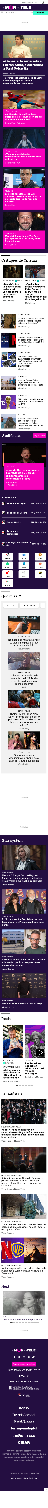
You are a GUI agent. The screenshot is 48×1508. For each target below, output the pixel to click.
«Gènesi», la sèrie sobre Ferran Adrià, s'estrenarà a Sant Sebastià (23, 64)
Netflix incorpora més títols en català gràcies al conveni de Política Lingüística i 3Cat (31, 339)
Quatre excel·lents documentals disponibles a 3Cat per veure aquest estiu (24, 758)
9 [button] (34, 1322)
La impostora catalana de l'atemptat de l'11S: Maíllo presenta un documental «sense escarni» (24, 679)
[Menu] (2, 13)
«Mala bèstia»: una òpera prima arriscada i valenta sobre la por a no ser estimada (12, 290)
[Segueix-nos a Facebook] (14, 1357)
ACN (24, 687)
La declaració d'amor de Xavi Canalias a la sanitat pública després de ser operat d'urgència (24, 962)
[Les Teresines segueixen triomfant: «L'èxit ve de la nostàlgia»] (35, 1041)
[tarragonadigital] (24, 1429)
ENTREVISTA (9, 1063)
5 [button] (28, 1085)
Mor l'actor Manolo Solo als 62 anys (22, 1003)
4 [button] (25, 1085)
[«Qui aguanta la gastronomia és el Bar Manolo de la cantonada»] (13, 1041)
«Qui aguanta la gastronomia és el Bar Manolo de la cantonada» (12, 1074)
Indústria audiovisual (11, 1126)
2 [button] (24, 308)
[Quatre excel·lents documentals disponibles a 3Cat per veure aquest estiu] (24, 740)
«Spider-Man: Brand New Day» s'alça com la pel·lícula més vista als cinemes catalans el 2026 (23, 117)
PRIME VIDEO (29, 605)
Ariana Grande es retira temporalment (22, 1319)
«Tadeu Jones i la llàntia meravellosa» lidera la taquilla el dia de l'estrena (23, 156)
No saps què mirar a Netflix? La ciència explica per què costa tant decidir (24, 642)
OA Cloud (33, 1478)
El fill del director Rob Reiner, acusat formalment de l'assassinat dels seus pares (23, 922)
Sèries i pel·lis (9, 73)
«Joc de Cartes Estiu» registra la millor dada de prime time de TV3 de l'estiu (30, 382)
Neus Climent (10, 245)
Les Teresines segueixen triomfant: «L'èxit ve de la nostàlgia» (35, 1068)
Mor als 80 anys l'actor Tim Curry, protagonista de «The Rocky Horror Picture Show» (23, 238)
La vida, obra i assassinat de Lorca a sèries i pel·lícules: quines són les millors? (31, 320)
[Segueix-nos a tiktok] (33, 1357)
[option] (12, 284)
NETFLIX (10, 605)
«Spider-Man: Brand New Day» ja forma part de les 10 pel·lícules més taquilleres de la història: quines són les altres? (24, 720)
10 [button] (37, 1322)
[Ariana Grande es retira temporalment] (24, 1303)
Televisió (23, 13)
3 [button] (27, 308)
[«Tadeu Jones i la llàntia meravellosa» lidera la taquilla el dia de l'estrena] (24, 141)
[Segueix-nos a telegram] (29, 1357)
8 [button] (31, 1322)
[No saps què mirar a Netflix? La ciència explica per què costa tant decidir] (24, 625)
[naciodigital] (24, 1408)
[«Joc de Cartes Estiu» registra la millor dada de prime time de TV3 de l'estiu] (8, 383)
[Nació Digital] (13, 7)
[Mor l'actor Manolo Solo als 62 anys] (24, 985)
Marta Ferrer (30, 303)
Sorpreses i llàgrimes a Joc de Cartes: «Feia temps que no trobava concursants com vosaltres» (23, 80)
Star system (10, 233)
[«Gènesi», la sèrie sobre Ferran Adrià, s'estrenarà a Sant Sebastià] (24, 46)
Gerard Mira (10, 205)
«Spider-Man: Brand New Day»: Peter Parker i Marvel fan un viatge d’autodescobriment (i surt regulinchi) (35, 292)
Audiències (11, 13)
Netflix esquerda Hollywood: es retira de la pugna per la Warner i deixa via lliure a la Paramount (23, 1270)
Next (5, 1316)
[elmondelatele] (24, 1436)
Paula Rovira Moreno (11, 1081)
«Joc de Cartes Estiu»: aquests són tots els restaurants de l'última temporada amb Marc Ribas (30, 422)
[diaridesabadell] (24, 1415)
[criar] (24, 1443)
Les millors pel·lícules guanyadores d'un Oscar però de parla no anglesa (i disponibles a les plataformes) (30, 361)
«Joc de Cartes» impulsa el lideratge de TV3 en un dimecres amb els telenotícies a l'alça (23, 474)
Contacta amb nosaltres (24, 1364)
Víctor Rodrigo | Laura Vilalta (13, 1141)
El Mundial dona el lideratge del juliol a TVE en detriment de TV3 (30, 401)
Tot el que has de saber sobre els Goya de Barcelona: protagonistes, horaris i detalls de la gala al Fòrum (23, 1227)
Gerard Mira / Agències (15, 123)
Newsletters (27, 2)
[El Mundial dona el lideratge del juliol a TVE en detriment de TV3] (8, 402)
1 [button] (21, 308)
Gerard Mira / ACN (12, 163)
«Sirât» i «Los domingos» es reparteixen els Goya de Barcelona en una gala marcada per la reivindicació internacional (22, 1133)
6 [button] (31, 1085)
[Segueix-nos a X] (19, 1357)
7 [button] (28, 1322)
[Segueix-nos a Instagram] (24, 1357)
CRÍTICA (20, 281)
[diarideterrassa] (24, 1422)
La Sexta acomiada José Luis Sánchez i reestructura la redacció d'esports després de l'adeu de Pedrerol (23, 198)
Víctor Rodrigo (9, 300)
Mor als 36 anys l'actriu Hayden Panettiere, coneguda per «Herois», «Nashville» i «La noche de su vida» (22, 878)
